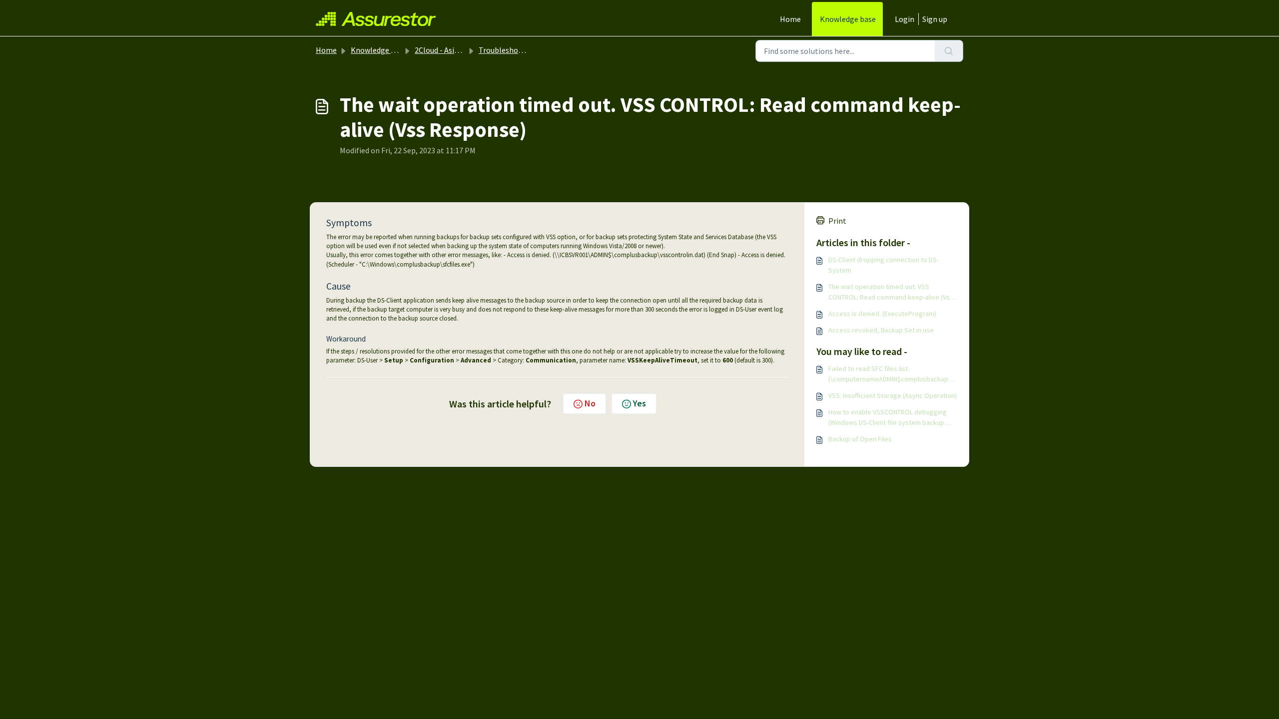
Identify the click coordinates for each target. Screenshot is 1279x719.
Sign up (934, 19)
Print (837, 221)
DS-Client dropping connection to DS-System (883, 265)
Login (904, 19)
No (590, 403)
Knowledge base (848, 19)
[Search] (949, 51)
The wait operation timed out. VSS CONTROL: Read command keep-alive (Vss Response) (890, 292)
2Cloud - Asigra (440, 50)
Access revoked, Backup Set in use (881, 330)
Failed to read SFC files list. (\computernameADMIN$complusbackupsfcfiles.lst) (891, 374)
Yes (639, 403)
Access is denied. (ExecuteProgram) (882, 313)
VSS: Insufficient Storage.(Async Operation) (892, 395)
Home (790, 19)
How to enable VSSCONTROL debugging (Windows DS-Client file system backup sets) (887, 417)
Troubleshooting (508, 50)
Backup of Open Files (860, 438)
